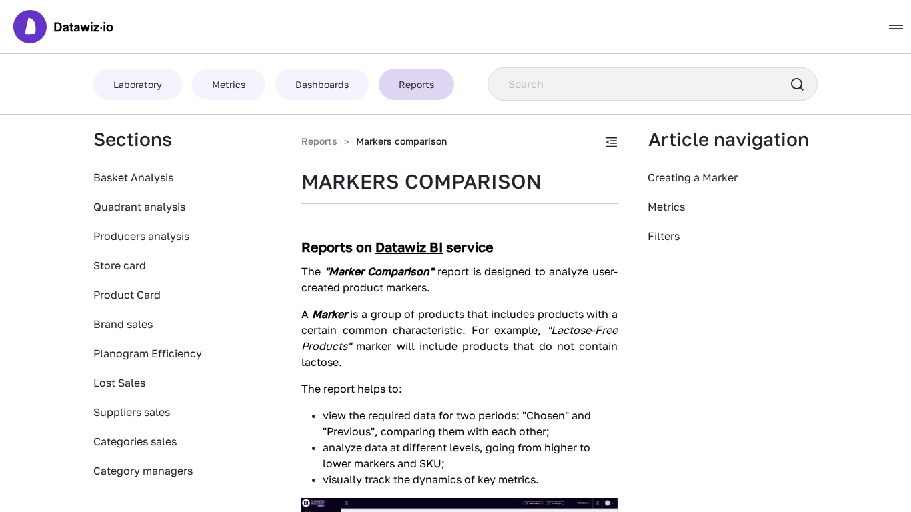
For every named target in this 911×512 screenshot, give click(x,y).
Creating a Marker (693, 177)
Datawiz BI (409, 247)
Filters (664, 236)
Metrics (666, 206)
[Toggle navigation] (896, 27)
